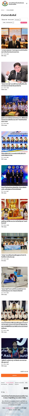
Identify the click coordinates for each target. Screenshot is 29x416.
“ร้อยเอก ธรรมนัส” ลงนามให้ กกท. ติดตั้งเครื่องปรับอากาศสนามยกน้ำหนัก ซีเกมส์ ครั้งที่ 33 (14, 85)
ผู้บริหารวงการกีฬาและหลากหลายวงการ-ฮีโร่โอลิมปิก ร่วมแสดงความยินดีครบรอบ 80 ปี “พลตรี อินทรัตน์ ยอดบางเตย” (14, 119)
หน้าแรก (3, 382)
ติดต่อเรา (17, 384)
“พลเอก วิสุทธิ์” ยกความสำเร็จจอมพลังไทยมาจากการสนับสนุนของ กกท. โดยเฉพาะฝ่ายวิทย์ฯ (13, 290)
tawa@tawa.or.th (10, 408)
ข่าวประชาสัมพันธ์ (10, 382)
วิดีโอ (26, 382)
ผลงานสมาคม (4, 384)
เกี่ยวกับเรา (11, 384)
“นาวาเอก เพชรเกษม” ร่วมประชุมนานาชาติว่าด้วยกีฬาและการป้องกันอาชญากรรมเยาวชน (14, 51)
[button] (26, 3)
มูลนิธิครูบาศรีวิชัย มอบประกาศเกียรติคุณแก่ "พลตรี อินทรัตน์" (14, 222)
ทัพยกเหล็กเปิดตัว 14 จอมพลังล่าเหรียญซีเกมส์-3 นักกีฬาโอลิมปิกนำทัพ (13, 154)
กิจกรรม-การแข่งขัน (19, 382)
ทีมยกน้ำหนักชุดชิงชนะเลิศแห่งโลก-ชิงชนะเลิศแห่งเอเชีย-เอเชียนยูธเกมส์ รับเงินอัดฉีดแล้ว (13, 188)
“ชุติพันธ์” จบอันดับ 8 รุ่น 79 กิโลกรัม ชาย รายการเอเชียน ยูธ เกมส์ (13, 361)
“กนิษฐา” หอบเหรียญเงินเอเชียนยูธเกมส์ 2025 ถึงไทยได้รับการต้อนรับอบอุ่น (13, 256)
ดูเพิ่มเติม (14, 375)
